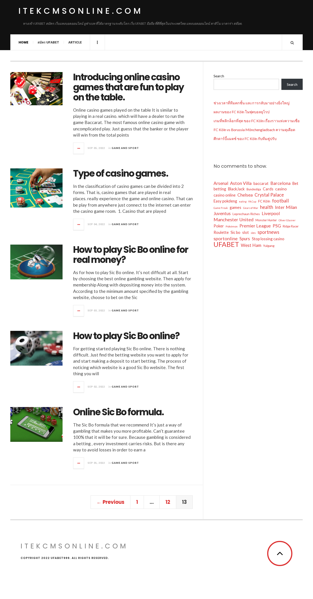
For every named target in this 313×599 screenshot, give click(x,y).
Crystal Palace (269, 194)
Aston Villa (241, 183)
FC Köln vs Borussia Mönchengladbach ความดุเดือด (254, 129)
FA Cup (252, 201)
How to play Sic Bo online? (126, 335)
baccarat (261, 183)
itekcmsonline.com (80, 11)
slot (245, 232)
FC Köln (264, 201)
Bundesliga (254, 189)
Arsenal (221, 183)
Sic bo (235, 232)
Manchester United (234, 219)
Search (219, 76)
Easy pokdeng (225, 201)
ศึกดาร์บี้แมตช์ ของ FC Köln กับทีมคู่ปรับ (245, 138)
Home (23, 42)
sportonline (226, 238)
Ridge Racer (291, 226)
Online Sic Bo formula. (118, 412)
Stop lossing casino (268, 238)
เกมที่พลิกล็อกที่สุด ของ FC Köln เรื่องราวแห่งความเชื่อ (257, 121)
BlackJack (236, 188)
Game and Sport (125, 147)
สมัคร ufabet (48, 42)
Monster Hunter (266, 220)
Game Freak (221, 207)
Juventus (222, 213)
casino (281, 188)
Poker (219, 226)
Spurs (244, 238)
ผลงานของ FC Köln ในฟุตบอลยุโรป (241, 112)
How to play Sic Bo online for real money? (130, 254)
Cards (268, 188)
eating (243, 201)
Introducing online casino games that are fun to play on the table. (128, 87)
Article (75, 42)
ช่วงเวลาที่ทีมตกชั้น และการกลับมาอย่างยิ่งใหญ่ (252, 103)
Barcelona (280, 183)
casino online (225, 195)
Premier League (255, 225)
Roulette (221, 232)
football (280, 200)
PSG (277, 225)
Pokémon (232, 226)
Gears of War (250, 207)
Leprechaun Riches (246, 214)
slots (253, 232)
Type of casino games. (120, 173)
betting (220, 188)
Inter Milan (286, 207)
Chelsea (245, 194)
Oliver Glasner (287, 220)
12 (167, 502)
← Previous (110, 502)
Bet (295, 183)
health (266, 207)
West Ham (251, 245)
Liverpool (271, 213)
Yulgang (269, 246)
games (235, 207)
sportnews (268, 232)
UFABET (226, 244)
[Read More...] (78, 148)
